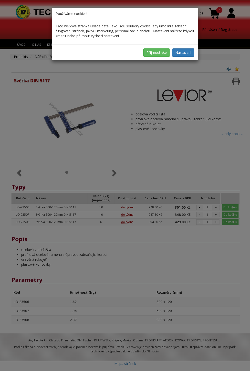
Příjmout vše (156, 52)
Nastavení (183, 52)
